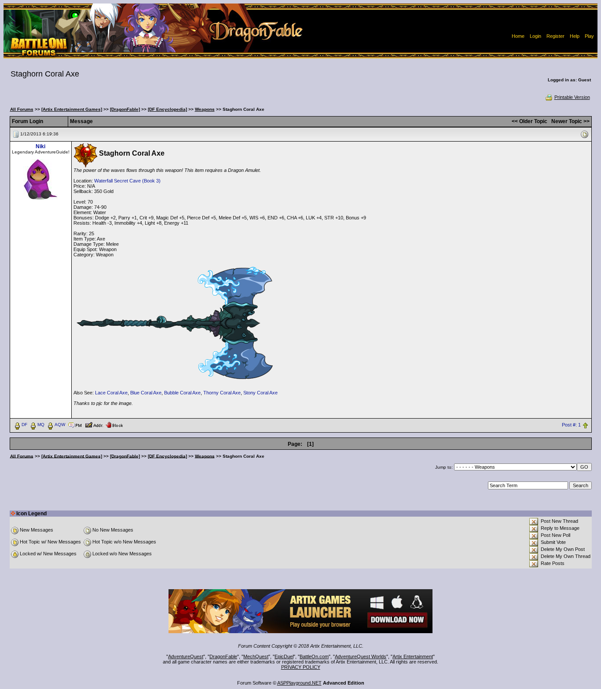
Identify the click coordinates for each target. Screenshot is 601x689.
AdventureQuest (185, 656)
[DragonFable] (125, 109)
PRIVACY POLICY (300, 667)
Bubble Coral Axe (182, 392)
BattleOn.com (314, 656)
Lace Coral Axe (111, 392)
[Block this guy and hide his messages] (114, 424)
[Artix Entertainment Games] (71, 109)
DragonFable (223, 656)
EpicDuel (284, 656)
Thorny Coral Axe (222, 392)
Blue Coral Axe (145, 392)
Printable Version (572, 97)
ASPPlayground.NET (299, 682)
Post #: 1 (571, 424)
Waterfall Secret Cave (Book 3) (127, 180)
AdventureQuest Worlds (360, 656)
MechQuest (255, 656)
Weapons (205, 109)
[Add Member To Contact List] (94, 424)
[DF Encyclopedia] (167, 109)
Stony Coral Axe (260, 392)
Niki (40, 146)
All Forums (21, 109)
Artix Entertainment (412, 656)
